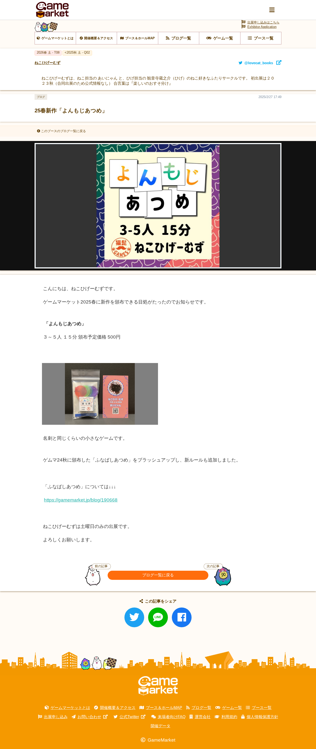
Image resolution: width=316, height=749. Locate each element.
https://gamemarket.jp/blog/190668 (81, 500)
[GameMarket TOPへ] (158, 685)
